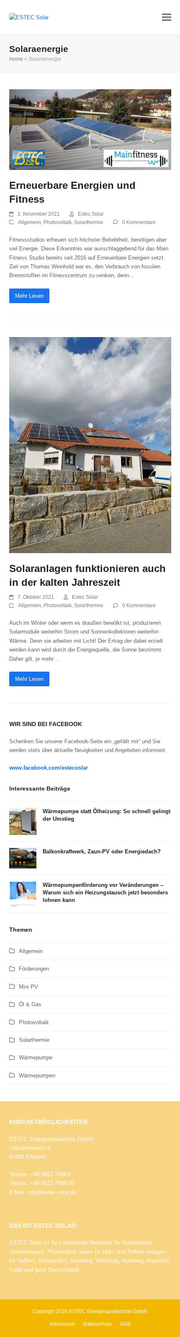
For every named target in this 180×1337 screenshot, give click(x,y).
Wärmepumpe (35, 1057)
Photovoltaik (58, 222)
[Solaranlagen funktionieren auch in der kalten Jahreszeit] (90, 445)
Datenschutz (97, 1324)
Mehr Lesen (29, 296)
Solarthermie (88, 222)
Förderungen (34, 969)
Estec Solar (91, 214)
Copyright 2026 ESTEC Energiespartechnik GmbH (90, 1311)
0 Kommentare (139, 222)
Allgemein (29, 222)
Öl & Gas (30, 1004)
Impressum (62, 1324)
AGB (125, 1324)
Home (16, 59)
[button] (166, 17)
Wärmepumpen (37, 1075)
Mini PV (28, 987)
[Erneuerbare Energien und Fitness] (90, 129)
